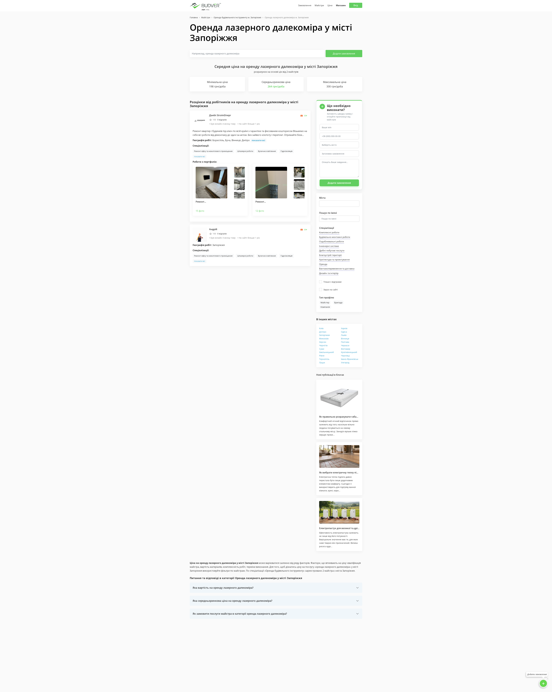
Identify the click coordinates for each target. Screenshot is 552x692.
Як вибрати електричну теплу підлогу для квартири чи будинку (356, 472)
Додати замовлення (344, 53)
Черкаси (345, 345)
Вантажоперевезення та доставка (336, 268)
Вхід (355, 5)
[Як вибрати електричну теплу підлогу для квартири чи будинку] (339, 456)
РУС (207, 10)
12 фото (259, 210)
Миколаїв (323, 338)
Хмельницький (326, 352)
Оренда (323, 264)
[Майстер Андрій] (200, 234)
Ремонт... (201, 201)
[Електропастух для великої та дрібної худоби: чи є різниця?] (339, 512)
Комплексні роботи (329, 232)
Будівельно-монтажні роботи (334, 237)
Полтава (345, 342)
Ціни (329, 5)
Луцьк (322, 362)
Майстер (325, 302)
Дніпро (322, 331)
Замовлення (304, 5)
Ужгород (345, 362)
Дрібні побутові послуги (331, 250)
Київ (321, 328)
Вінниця (345, 338)
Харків (344, 328)
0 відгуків (222, 119)
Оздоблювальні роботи (331, 241)
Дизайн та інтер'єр (328, 273)
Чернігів (323, 345)
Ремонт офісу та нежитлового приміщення (213, 151)
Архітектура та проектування (334, 259)
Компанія (325, 307)
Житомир (345, 349)
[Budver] (206, 5)
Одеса (344, 331)
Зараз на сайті (330, 289)
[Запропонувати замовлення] (306, 115)
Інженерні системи (329, 246)
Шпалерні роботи (245, 151)
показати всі (258, 140)
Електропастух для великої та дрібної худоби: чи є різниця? (353, 528)
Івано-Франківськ (349, 359)
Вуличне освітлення (267, 151)
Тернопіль (324, 359)
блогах (340, 374)
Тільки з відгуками (332, 281)
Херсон (322, 342)
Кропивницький (349, 352)
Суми (321, 349)
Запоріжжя (324, 335)
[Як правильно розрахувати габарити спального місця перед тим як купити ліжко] (339, 397)
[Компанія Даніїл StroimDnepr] (200, 120)
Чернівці (345, 355)
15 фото (200, 210)
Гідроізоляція (286, 151)
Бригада (338, 302)
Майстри (319, 5)
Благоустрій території (330, 255)
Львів (343, 335)
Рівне (321, 355)
